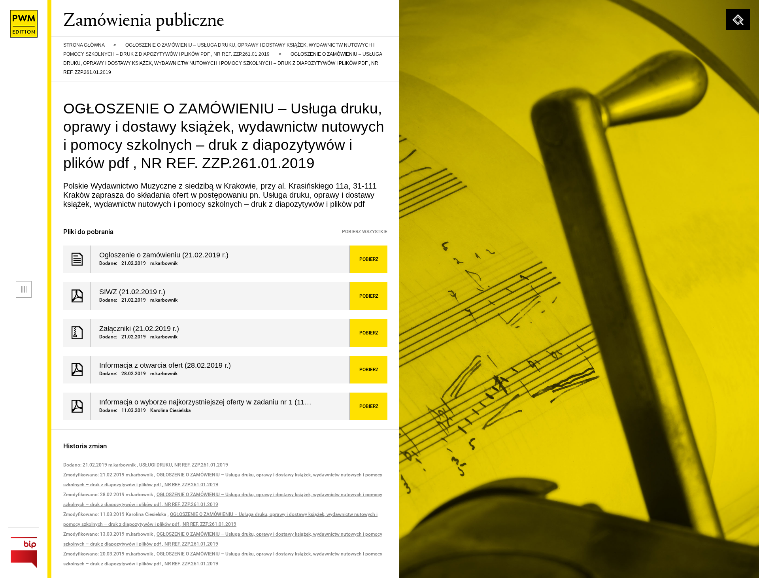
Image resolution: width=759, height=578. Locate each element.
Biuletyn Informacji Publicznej (23, 552)
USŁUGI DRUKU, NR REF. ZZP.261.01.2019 (183, 465)
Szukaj (738, 20)
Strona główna (83, 45)
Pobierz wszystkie (364, 231)
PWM (24, 24)
